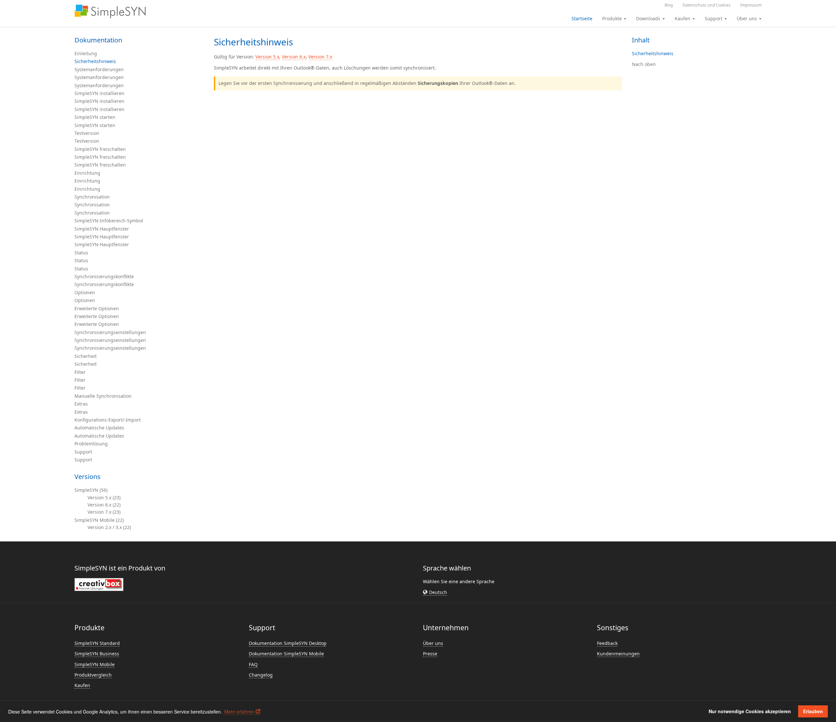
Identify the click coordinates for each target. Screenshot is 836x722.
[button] (435, 592)
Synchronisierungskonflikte (104, 276)
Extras (81, 404)
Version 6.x (294, 57)
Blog (669, 5)
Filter (80, 372)
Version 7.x (320, 57)
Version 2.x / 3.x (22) (109, 527)
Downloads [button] (649, 18)
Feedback (607, 643)
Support (83, 452)
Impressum (751, 5)
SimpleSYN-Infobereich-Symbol (108, 220)
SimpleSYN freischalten (100, 149)
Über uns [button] (747, 18)
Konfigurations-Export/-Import (107, 420)
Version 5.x (267, 57)
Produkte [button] (612, 18)
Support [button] (714, 18)
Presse (430, 653)
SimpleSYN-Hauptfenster (101, 229)
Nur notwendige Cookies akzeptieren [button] (750, 711)
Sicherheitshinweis (95, 61)
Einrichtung (87, 173)
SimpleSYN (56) (90, 490)
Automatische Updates (99, 428)
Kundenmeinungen (618, 653)
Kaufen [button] (683, 18)
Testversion (86, 133)
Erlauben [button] (813, 711)
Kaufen (82, 685)
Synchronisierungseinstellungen (110, 332)
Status (81, 252)
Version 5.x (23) (104, 497)
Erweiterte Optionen (96, 308)
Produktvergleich (93, 675)
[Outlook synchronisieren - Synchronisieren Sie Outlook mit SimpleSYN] (110, 11)
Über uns (433, 643)
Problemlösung (91, 444)
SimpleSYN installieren (99, 93)
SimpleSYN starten (94, 117)
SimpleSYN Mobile (94, 664)
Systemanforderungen (99, 69)
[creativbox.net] (98, 584)
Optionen (84, 292)
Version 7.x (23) (104, 512)
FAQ (253, 664)
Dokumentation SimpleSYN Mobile (286, 653)
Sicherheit (85, 356)
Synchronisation (92, 197)
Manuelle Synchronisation (103, 396)
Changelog (261, 675)
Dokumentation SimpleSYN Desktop (288, 643)
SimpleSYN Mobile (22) (99, 520)
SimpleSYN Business (96, 653)
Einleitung (85, 53)
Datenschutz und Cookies (707, 5)
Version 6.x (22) (104, 505)
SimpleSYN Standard (97, 643)
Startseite (581, 18)
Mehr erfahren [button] (239, 711)
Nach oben (644, 64)
